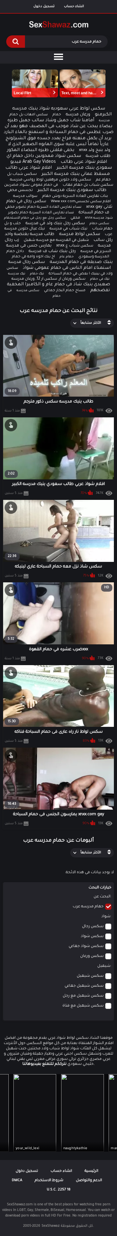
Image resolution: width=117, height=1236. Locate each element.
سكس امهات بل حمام (28, 115)
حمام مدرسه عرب (88, 907)
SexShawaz (50, 1226)
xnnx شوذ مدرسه (99, 218)
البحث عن (102, 897)
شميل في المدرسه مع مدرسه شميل (56, 240)
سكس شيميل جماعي (84, 986)
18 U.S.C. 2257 (59, 1190)
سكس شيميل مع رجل (83, 996)
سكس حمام (99, 223)
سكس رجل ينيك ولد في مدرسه (55, 223)
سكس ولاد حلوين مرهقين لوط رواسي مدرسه (50, 180)
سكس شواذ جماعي (86, 946)
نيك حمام (37, 274)
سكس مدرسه (28, 290)
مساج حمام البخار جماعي (64, 291)
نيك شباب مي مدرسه (68, 229)
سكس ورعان (92, 956)
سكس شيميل (90, 976)
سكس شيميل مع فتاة (83, 1006)
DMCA (17, 1181)
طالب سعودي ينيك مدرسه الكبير (71, 190)
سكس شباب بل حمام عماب (88, 185)
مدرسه (104, 120)
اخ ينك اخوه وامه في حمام (33, 257)
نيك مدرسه (16, 274)
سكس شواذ (92, 936)
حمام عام (67, 257)
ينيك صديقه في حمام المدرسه (81, 262)
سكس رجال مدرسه (26, 262)
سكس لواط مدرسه (79, 234)
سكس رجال (93, 926)
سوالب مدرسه (25, 196)
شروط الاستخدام (49, 1181)
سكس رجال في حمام (26, 201)
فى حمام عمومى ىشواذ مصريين (31, 185)
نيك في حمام (100, 279)
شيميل (103, 966)
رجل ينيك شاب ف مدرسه (52, 251)
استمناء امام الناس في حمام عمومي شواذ (67, 268)
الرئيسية (91, 1171)
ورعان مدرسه (78, 114)
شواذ (105, 916)
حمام (56, 115)
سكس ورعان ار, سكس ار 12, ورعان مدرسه (48, 279)
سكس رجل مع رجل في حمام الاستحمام (35, 218)
